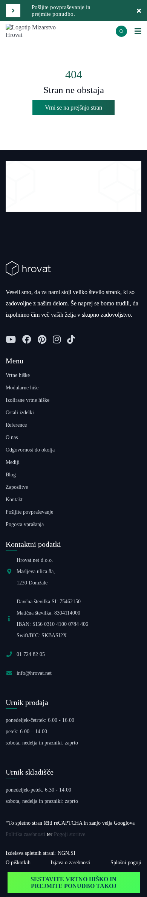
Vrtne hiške (18, 375)
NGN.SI (66, 853)
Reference (16, 425)
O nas (12, 437)
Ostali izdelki (20, 412)
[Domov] (40, 30)
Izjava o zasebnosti (70, 862)
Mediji (13, 462)
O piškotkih (18, 862)
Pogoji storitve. (70, 834)
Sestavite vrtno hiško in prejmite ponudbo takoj (73, 882)
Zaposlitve (17, 487)
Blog (11, 474)
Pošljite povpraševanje (29, 512)
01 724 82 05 (31, 654)
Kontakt (14, 499)
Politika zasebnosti (25, 834)
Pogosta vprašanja (25, 524)
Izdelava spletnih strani (30, 853)
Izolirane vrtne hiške (27, 400)
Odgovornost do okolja (30, 450)
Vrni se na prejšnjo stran (73, 107)
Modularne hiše (22, 388)
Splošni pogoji (125, 862)
